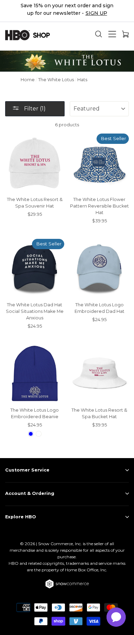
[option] (67, 11)
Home (28, 79)
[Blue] (30, 433)
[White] (38, 433)
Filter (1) (34, 108)
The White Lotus (56, 79)
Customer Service (27, 470)
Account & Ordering (29, 493)
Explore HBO (20, 516)
